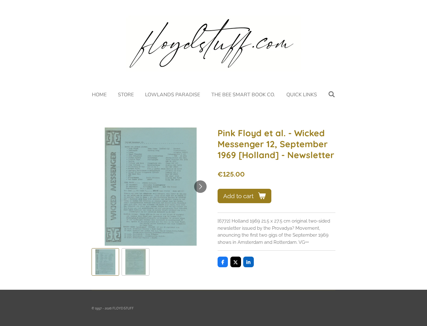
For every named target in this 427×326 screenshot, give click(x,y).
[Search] (331, 94)
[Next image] (200, 186)
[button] (105, 262)
